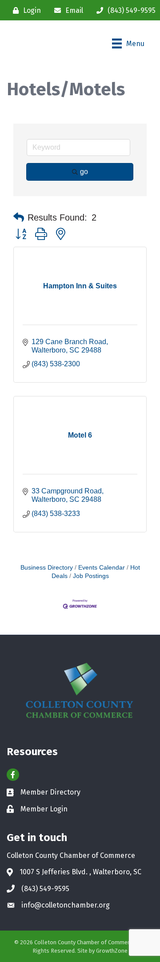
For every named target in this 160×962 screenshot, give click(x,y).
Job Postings (91, 576)
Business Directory (46, 567)
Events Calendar (101, 567)
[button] (18, 217)
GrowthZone (112, 950)
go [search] (84, 171)
